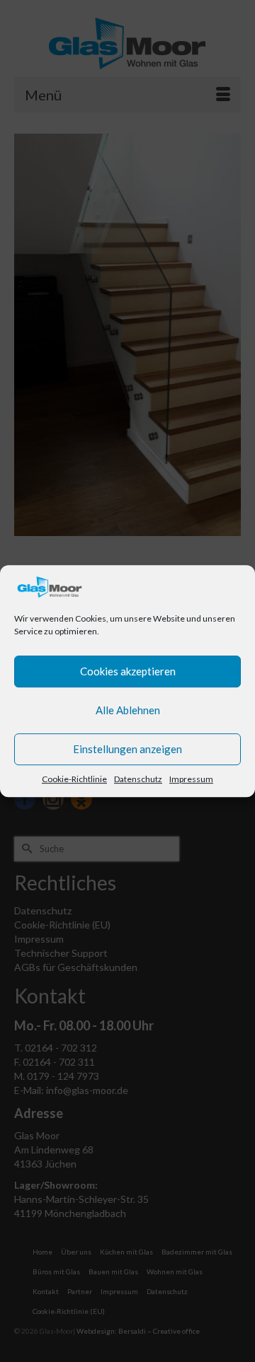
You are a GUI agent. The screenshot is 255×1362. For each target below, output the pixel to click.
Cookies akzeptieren (128, 671)
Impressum (191, 779)
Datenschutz (138, 779)
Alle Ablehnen (128, 710)
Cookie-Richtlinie (74, 779)
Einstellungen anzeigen (127, 749)
